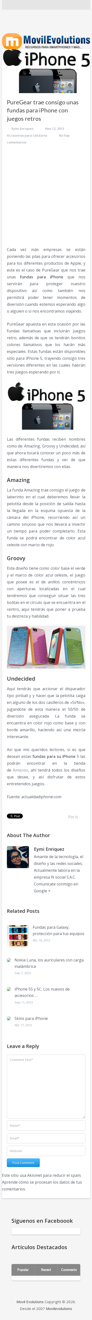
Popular (23, 1270)
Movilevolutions (59, 1308)
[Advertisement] (46, 196)
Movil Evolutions (30, 1301)
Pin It (73, 817)
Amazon (20, 770)
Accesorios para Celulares (27, 135)
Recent (46, 1270)
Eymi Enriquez (23, 128)
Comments (69, 1270)
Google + (42, 891)
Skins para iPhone (31, 1018)
